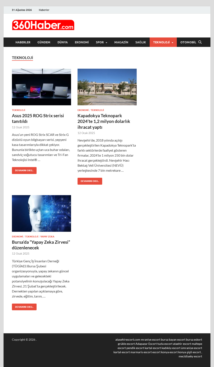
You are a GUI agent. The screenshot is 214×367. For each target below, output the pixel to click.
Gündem (43, 42)
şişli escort (194, 352)
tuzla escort (164, 343)
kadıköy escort (171, 348)
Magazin (121, 42)
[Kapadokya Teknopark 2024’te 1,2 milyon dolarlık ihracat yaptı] (107, 87)
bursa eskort (194, 339)
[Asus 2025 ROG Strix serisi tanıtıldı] (41, 87)
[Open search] (200, 42)
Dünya (62, 42)
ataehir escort (182, 343)
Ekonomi (82, 42)
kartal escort (153, 348)
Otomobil (188, 42)
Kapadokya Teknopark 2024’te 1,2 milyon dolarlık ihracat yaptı (104, 121)
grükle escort (126, 343)
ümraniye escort (191, 348)
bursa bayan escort (173, 339)
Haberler (44, 10)
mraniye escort (150, 339)
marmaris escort (141, 352)
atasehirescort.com (127, 339)
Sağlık (140, 42)
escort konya (160, 352)
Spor (100, 42)
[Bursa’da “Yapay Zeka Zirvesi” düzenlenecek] (41, 213)
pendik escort (135, 348)
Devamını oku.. (22, 169)
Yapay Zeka (47, 236)
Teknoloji (161, 42)
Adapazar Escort (146, 343)
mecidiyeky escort (190, 356)
